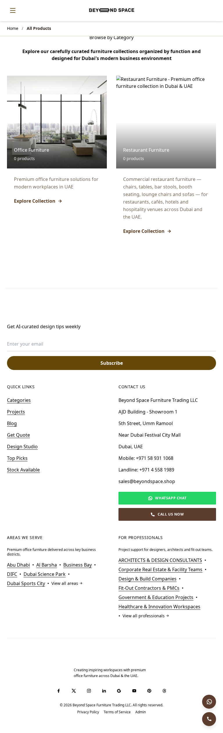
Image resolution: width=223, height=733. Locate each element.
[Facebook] (58, 690)
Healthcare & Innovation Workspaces (159, 606)
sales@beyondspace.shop (146, 481)
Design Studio (22, 446)
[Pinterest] (149, 690)
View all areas (64, 583)
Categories (19, 400)
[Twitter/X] (74, 690)
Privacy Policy (88, 712)
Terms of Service (117, 712)
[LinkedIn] (104, 690)
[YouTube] (134, 690)
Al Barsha (46, 565)
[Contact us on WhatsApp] (209, 702)
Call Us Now (171, 514)
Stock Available (23, 470)
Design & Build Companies (147, 579)
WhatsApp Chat (170, 498)
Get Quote (18, 435)
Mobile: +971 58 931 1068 (145, 458)
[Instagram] (89, 690)
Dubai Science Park (45, 574)
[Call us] (209, 719)
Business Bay (77, 565)
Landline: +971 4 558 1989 (146, 470)
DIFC (12, 574)
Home (12, 28)
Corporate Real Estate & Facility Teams (160, 569)
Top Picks (17, 458)
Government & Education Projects (155, 597)
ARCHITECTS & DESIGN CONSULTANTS (160, 560)
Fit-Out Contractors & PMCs (148, 588)
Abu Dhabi (18, 565)
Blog (12, 423)
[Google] (119, 690)
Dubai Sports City (26, 583)
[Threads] (164, 690)
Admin (140, 712)
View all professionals (144, 615)
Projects (16, 412)
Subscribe (111, 363)
